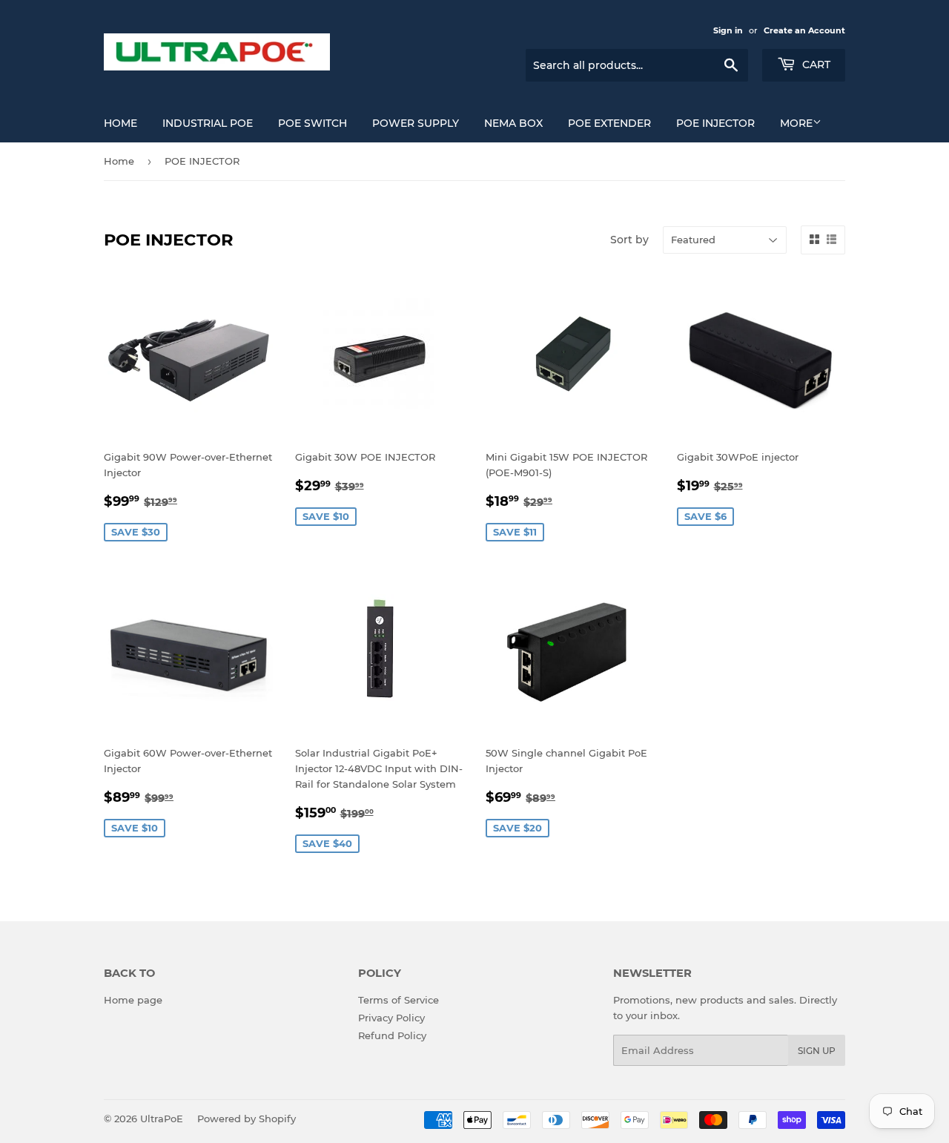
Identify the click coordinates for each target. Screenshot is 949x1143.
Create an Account (804, 30)
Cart (814, 64)
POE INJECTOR (715, 123)
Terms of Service (398, 1000)
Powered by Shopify (246, 1118)
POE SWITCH (312, 123)
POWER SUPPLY (415, 123)
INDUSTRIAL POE (207, 123)
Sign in (728, 30)
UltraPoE (161, 1118)
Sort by (629, 239)
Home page (133, 1000)
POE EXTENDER (609, 123)
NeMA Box (513, 123)
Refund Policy (392, 1035)
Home (120, 123)
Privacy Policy (391, 1018)
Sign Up (817, 1050)
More (796, 123)
